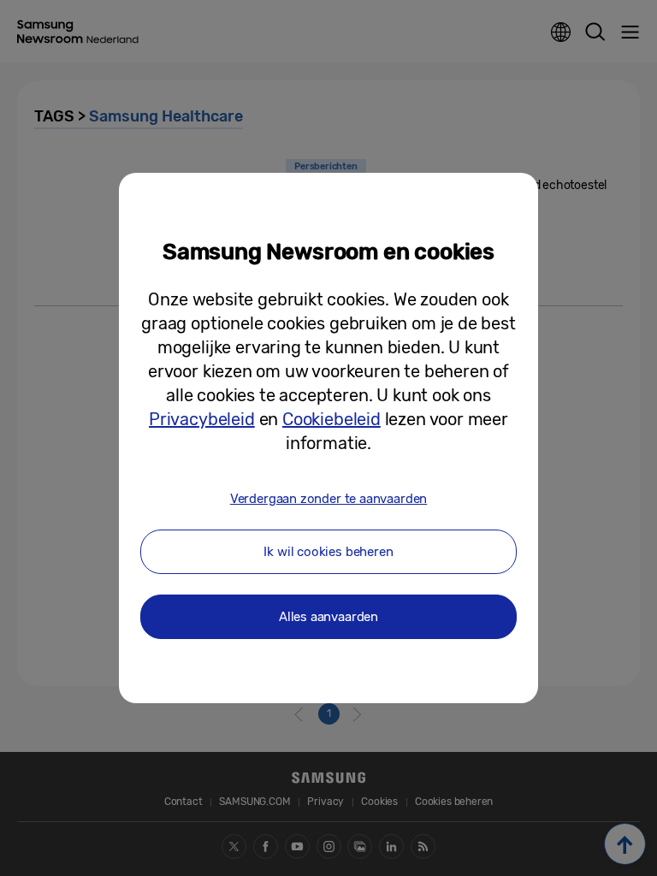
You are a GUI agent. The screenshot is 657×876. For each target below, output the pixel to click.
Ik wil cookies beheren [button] (328, 551)
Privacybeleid (202, 419)
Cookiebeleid (331, 419)
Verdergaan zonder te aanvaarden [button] (328, 498)
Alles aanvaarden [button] (328, 616)
